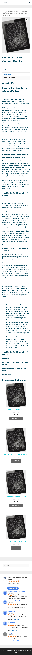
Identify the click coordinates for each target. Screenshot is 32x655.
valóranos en (12, 588)
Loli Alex (10, 633)
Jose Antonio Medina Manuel (15, 601)
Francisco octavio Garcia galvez (16, 591)
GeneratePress (19, 650)
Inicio (3, 11)
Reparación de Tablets (13, 11)
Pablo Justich (11, 611)
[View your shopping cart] (29, 2)
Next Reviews (16, 640)
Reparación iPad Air (11, 13)
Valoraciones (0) (9, 78)
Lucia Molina (11, 622)
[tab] (16, 74)
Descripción (8, 74)
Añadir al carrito (16, 418)
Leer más (16, 461)
